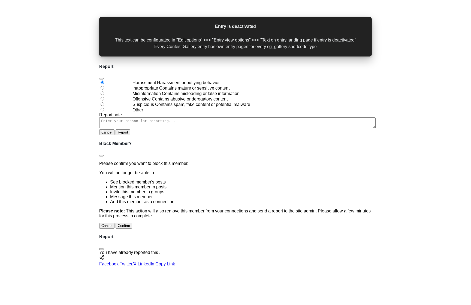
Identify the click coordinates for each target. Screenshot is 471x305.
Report (123, 132)
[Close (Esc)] (101, 78)
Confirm (124, 226)
